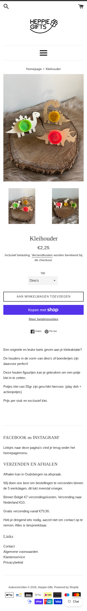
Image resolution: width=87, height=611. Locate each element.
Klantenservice (14, 557)
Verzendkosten (42, 255)
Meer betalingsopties (43, 319)
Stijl (43, 273)
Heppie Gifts (45, 587)
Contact (9, 546)
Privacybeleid (13, 562)
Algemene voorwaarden (20, 552)
